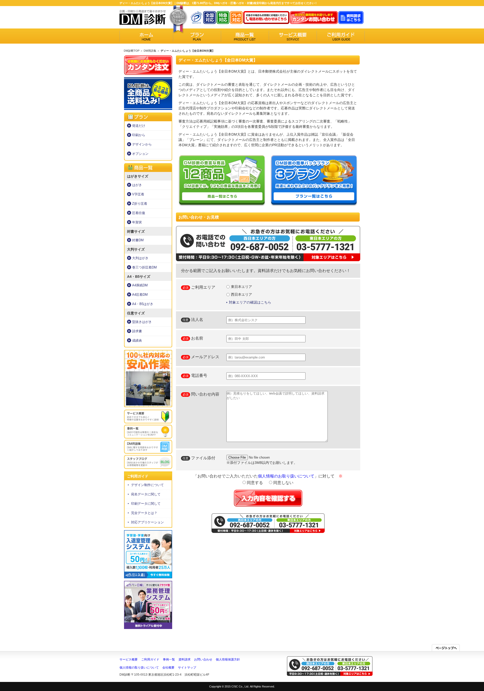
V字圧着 (138, 194)
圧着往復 (138, 213)
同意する (254, 482)
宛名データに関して (146, 494)
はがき (137, 185)
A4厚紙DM (140, 285)
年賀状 (137, 222)
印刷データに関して (146, 503)
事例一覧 (169, 659)
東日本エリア (241, 287)
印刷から (138, 135)
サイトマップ (187, 667)
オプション (140, 154)
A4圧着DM (140, 294)
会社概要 (168, 667)
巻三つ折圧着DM (144, 267)
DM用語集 (150, 50)
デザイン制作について (147, 485)
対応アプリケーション (147, 522)
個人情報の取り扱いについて (139, 667)
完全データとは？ (144, 513)
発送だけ (138, 126)
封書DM (138, 240)
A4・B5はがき (142, 304)
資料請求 (184, 659)
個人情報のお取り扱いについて (286, 476)
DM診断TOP (131, 50)
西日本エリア (241, 294)
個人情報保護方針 (228, 659)
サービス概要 (128, 659)
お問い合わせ (203, 659)
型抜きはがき (142, 322)
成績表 (137, 340)
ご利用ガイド (150, 659)
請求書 (137, 331)
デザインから (142, 144)
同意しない (282, 482)
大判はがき (140, 258)
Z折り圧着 (139, 203)
